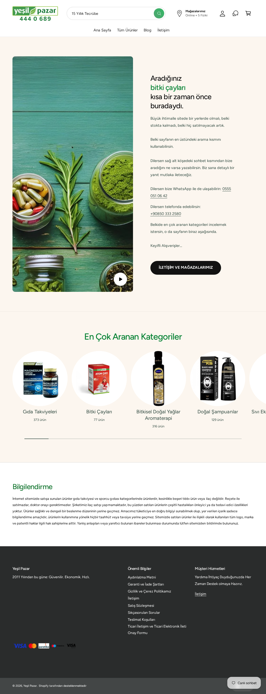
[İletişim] (235, 13)
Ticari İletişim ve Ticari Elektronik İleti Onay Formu (157, 629)
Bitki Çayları (99, 412)
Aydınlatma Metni (142, 577)
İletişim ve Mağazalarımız (185, 267)
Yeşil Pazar (30, 686)
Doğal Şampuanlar (217, 412)
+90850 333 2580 (165, 213)
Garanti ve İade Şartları (146, 584)
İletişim (133, 598)
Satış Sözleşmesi (141, 605)
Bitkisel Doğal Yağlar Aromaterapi (158, 415)
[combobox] (116, 13)
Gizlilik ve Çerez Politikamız (149, 591)
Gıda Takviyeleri (40, 412)
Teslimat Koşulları (141, 619)
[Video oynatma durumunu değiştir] (120, 279)
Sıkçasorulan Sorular (144, 612)
